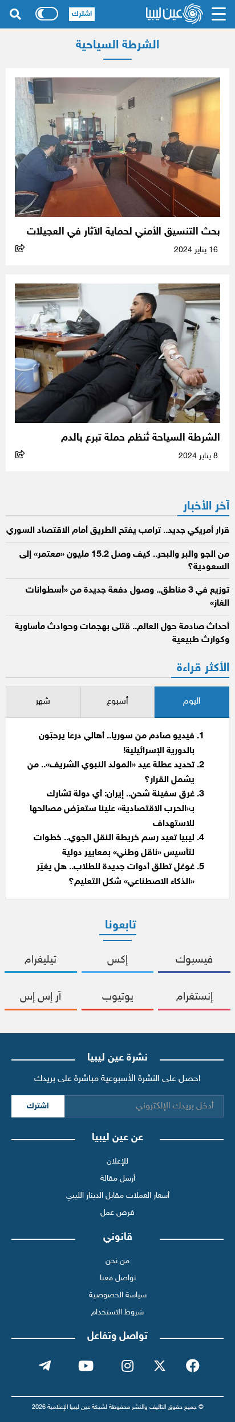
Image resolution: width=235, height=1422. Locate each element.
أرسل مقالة (117, 1178)
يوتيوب (117, 997)
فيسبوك (194, 960)
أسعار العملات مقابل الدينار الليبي (117, 1196)
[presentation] (192, 702)
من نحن (117, 1261)
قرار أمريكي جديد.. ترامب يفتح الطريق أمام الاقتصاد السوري (117, 530)
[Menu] (219, 14)
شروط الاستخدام (117, 1312)
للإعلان (117, 1161)
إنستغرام (194, 997)
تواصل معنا (118, 1278)
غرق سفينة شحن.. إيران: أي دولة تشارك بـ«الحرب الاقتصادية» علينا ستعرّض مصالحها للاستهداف (112, 809)
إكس (117, 960)
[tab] (192, 702)
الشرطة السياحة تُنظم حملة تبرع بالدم (140, 438)
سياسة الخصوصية (118, 1295)
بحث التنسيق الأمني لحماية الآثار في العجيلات (123, 232)
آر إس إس (40, 997)
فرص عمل (117, 1213)
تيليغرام (40, 960)
